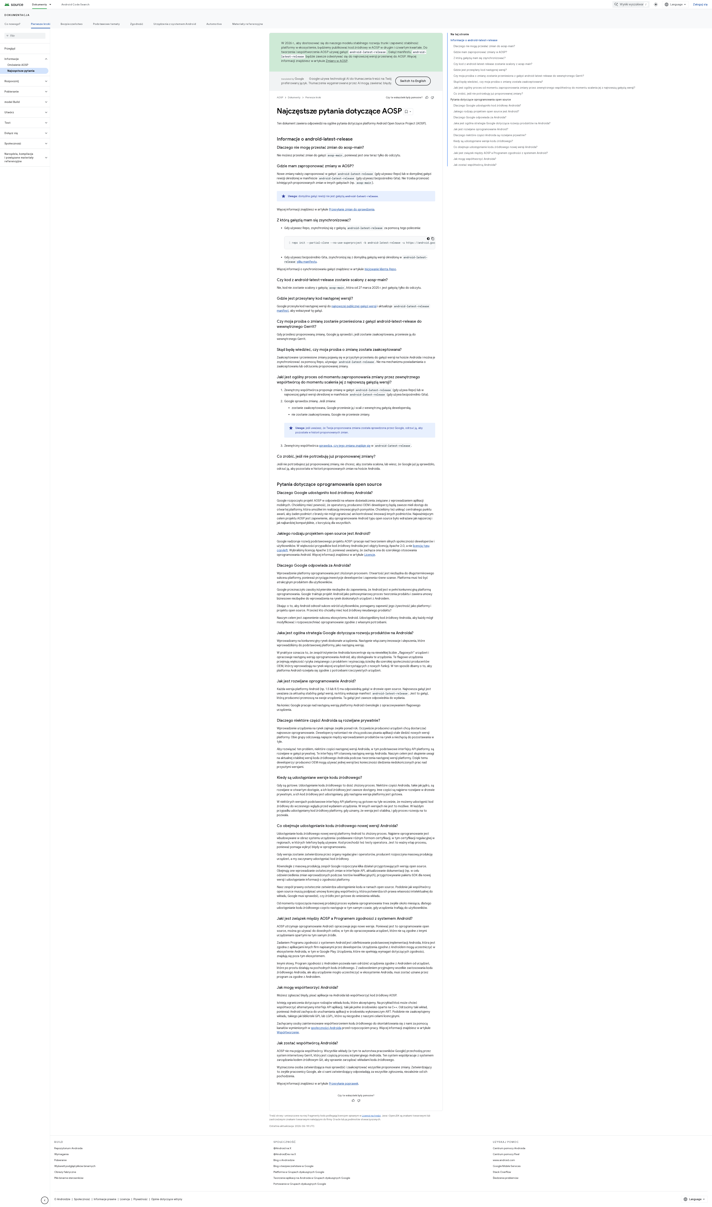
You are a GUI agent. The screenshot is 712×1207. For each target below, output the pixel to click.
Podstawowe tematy (106, 24)
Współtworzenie (288, 1032)
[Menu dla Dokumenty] (52, 4)
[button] (22, 59)
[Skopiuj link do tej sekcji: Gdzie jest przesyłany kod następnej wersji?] (356, 299)
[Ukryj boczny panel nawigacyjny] (44, 1200)
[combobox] (631, 4)
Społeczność (82, 1199)
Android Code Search (75, 4)
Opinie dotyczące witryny (166, 1199)
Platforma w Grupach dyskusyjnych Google (298, 1172)
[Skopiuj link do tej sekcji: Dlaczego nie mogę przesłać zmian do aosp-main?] (367, 148)
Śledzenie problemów (505, 1178)
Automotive (214, 24)
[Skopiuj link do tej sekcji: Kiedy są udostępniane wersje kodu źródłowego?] (366, 778)
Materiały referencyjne (247, 24)
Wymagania (61, 1154)
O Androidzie (62, 1199)
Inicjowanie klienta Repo (380, 269)
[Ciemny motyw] (428, 238)
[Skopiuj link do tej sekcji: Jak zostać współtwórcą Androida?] (341, 1043)
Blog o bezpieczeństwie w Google (293, 1166)
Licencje (369, 555)
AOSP (280, 97)
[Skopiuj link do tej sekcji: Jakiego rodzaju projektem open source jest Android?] (374, 534)
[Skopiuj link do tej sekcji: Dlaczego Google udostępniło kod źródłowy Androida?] (376, 493)
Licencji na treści (371, 1115)
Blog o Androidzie (283, 1160)
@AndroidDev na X (284, 1154)
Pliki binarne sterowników (68, 1178)
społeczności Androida (326, 1028)
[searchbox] (24, 36)
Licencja (125, 1199)
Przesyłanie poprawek (343, 1084)
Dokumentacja (16, 15)
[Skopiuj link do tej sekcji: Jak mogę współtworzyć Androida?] (342, 988)
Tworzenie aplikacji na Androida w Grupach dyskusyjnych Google (311, 1178)
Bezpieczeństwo (72, 24)
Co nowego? (12, 24)
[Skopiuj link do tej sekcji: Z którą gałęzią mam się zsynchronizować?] (354, 220)
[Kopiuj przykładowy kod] (433, 238)
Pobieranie (60, 1160)
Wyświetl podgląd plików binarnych (74, 1166)
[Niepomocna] (432, 97)
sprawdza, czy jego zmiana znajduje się (344, 446)
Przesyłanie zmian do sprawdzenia (351, 209)
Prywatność (141, 1199)
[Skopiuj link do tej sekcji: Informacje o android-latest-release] (356, 139)
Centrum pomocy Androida (509, 1148)
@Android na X (282, 1148)
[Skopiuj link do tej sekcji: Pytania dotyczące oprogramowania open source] (385, 485)
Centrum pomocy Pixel (506, 1154)
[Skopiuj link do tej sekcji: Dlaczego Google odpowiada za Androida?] (354, 566)
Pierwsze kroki (40, 24)
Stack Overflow (502, 1172)
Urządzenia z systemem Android (175, 24)
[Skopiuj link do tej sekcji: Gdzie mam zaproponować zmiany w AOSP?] (357, 166)
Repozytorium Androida (68, 1148)
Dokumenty (39, 4)
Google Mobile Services (506, 1166)
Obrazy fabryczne (65, 1172)
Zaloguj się (700, 4)
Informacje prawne (105, 1199)
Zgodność (136, 24)
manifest (283, 311)
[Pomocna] (427, 97)
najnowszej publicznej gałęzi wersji (354, 306)
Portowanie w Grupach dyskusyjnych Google (299, 1183)
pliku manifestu (307, 262)
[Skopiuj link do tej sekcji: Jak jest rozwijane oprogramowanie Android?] (359, 681)
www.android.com (504, 1160)
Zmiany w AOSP (336, 61)
